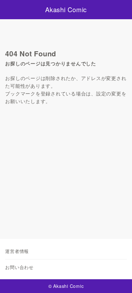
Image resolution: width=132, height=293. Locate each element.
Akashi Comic (66, 9)
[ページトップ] (119, 280)
